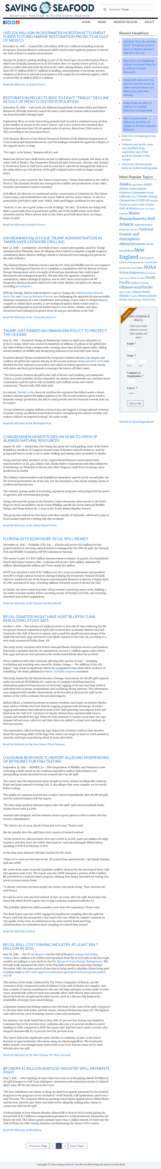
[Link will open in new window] (5, 22)
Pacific (147, 287)
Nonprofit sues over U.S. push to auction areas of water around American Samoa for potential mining (138, 87)
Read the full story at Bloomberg (22, 1130)
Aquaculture (137, 184)
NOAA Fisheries (131, 272)
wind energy (135, 299)
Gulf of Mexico (128, 208)
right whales (125, 292)
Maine (134, 213)
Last (141, 365)
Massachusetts (132, 218)
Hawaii (141, 209)
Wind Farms (148, 299)
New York (131, 268)
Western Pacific (147, 295)
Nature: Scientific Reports (60, 671)
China (134, 197)
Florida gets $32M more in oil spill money (45, 538)
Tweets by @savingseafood (136, 421)
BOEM (150, 193)
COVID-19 (142, 200)
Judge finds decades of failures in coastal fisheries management (137, 106)
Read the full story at (24, 84)
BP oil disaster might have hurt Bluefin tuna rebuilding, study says (49, 618)
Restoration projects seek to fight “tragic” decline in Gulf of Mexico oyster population (56, 99)
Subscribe (135, 403)
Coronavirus (127, 200)
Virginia (134, 296)
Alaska (125, 184)
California (125, 196)
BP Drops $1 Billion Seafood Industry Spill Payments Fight (56, 1070)
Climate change (147, 196)
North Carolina (138, 278)
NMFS (139, 267)
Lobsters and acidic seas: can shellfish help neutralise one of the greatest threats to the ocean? (137, 152)
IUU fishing (150, 209)
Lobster (123, 213)
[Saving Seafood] (49, 16)
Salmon (137, 291)
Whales (123, 299)
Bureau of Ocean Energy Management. (80, 961)
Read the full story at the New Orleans (37, 1055)
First (129, 365)
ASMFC (148, 184)
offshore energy (140, 282)
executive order (94, 361)
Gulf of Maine (146, 204)
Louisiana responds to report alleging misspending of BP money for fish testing (56, 759)
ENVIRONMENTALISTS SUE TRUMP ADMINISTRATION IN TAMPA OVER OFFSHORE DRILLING (52, 240)
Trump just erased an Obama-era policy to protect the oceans (55, 332)
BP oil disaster (36, 954)
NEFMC (150, 244)
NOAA (150, 267)
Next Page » (77, 1145)
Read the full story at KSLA (19, 931)
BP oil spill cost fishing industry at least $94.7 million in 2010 (50, 946)
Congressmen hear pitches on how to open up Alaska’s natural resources (50, 438)
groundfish (133, 205)
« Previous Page (37, 1145)
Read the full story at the (29, 317)
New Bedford (126, 250)
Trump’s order (26, 392)
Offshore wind (130, 287)
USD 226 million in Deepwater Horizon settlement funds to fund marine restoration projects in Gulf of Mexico (56, 36)
